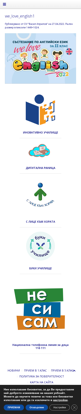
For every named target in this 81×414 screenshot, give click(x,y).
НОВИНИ (13, 370)
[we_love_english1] (40, 58)
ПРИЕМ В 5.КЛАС (62, 370)
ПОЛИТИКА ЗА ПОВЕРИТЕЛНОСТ (41, 376)
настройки (60, 400)
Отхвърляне (36, 407)
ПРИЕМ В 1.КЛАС (35, 370)
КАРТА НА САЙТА (41, 382)
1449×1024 (32, 27)
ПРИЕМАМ (14, 407)
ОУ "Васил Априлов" (36, 24)
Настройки (59, 407)
